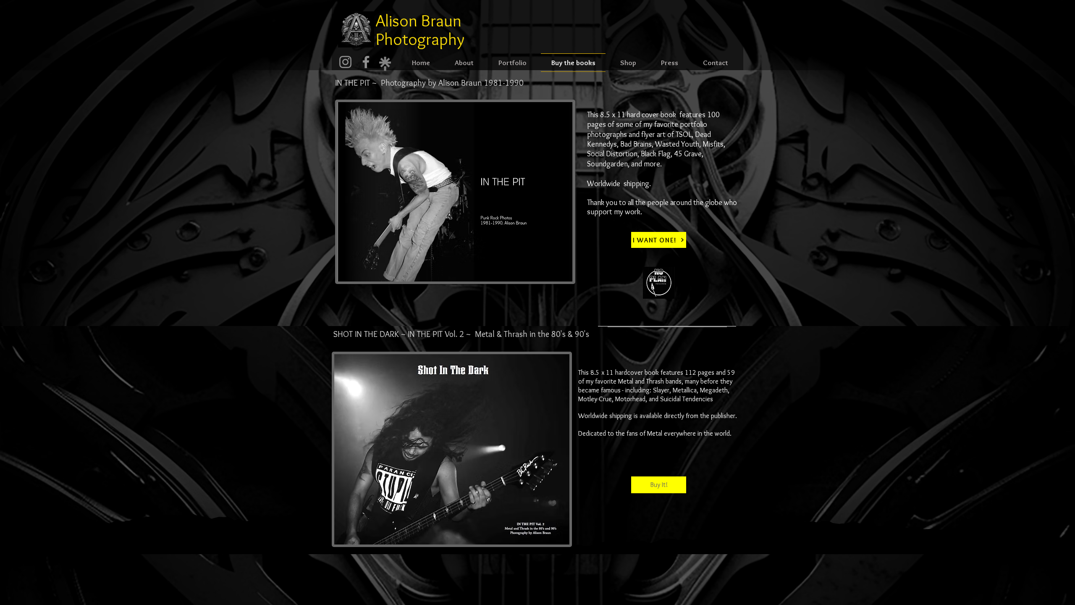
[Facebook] (366, 62)
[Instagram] (345, 62)
